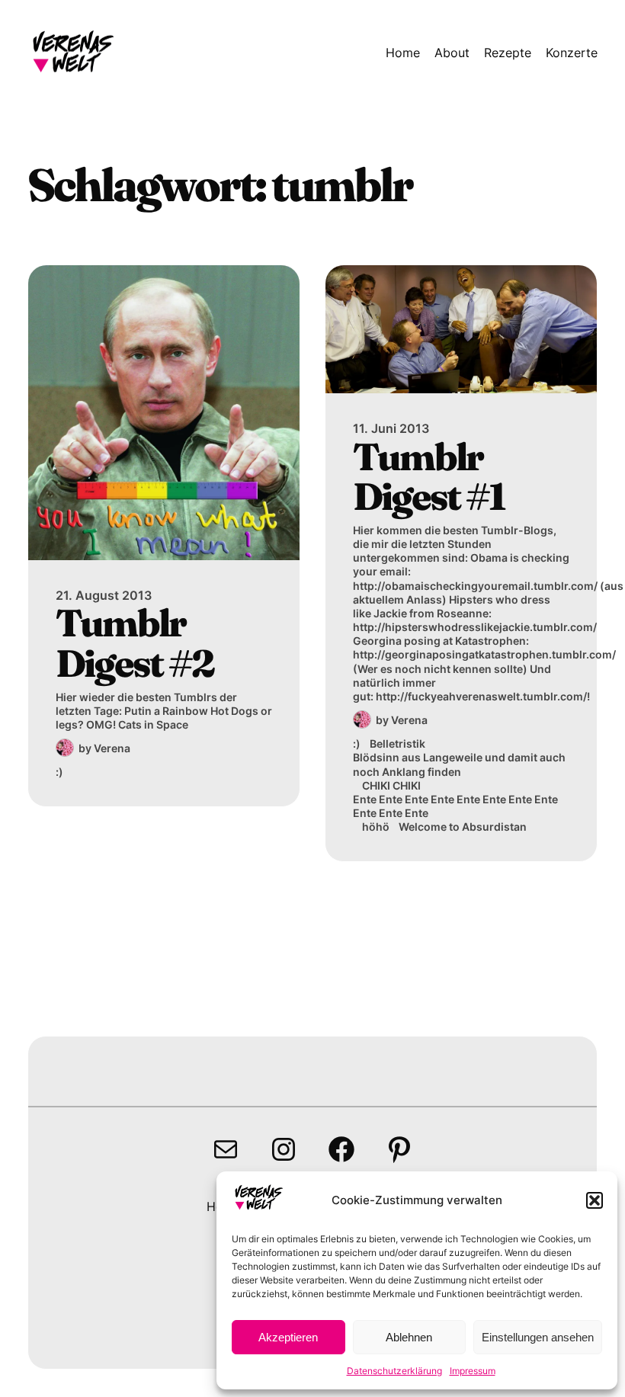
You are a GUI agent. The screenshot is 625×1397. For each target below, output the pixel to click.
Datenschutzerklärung (394, 1370)
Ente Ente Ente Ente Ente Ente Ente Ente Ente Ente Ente (455, 806)
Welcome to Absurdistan (463, 826)
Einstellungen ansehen (538, 1337)
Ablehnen (409, 1337)
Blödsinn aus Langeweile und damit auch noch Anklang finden (459, 764)
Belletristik (397, 743)
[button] (594, 1200)
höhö (375, 826)
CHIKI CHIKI (391, 785)
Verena (112, 748)
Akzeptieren (288, 1337)
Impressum (472, 1370)
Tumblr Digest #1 (429, 477)
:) (59, 771)
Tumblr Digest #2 (134, 643)
